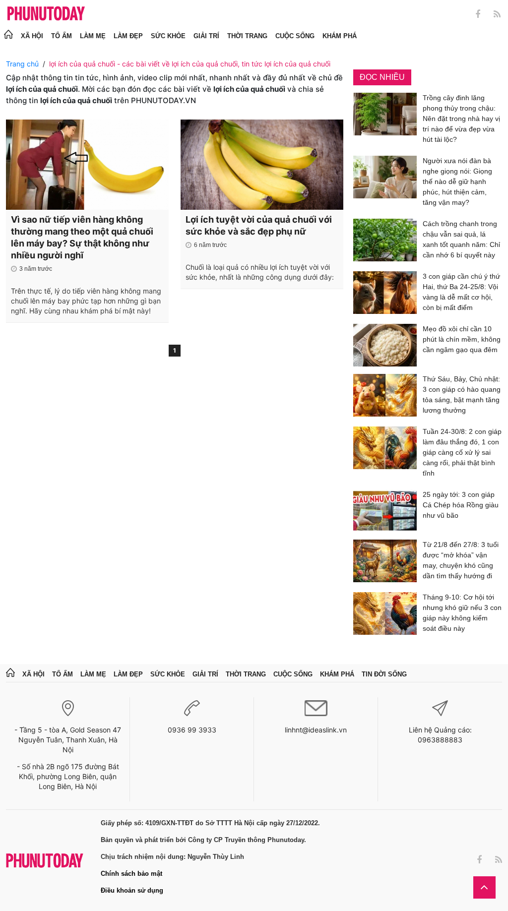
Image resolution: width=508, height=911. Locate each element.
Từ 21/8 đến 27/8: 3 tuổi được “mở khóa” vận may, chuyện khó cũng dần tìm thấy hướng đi (461, 560)
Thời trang (247, 36)
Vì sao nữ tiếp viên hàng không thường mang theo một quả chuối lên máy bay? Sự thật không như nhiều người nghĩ (82, 237)
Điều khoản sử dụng (132, 890)
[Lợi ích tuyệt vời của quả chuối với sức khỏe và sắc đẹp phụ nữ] (262, 165)
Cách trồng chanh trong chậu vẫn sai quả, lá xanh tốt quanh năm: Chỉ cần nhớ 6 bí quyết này (461, 239)
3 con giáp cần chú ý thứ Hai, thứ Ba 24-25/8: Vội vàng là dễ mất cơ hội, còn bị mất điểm (461, 291)
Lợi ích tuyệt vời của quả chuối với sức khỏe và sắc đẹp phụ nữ (259, 225)
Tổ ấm (61, 36)
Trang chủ (22, 64)
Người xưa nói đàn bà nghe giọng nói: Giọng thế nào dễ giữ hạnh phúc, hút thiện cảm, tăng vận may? (457, 181)
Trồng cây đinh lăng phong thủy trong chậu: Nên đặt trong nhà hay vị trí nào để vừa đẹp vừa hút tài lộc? (461, 118)
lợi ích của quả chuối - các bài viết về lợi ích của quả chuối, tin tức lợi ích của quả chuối (189, 64)
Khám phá (339, 36)
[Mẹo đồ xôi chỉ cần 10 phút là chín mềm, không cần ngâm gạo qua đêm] (385, 345)
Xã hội (32, 36)
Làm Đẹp (128, 36)
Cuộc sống (295, 36)
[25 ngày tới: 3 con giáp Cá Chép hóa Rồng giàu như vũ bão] (385, 510)
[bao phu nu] (46, 14)
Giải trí (206, 36)
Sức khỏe (168, 36)
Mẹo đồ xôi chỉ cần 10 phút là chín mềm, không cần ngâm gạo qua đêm (462, 339)
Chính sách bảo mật (131, 873)
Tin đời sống (384, 674)
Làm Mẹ (93, 36)
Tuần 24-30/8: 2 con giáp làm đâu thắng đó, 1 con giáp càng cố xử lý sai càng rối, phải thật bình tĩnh (462, 452)
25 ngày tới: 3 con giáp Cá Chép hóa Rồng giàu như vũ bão (461, 504)
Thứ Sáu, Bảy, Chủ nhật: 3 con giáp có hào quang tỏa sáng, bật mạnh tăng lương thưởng (462, 394)
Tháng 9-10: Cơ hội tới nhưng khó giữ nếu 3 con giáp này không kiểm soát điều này (462, 612)
